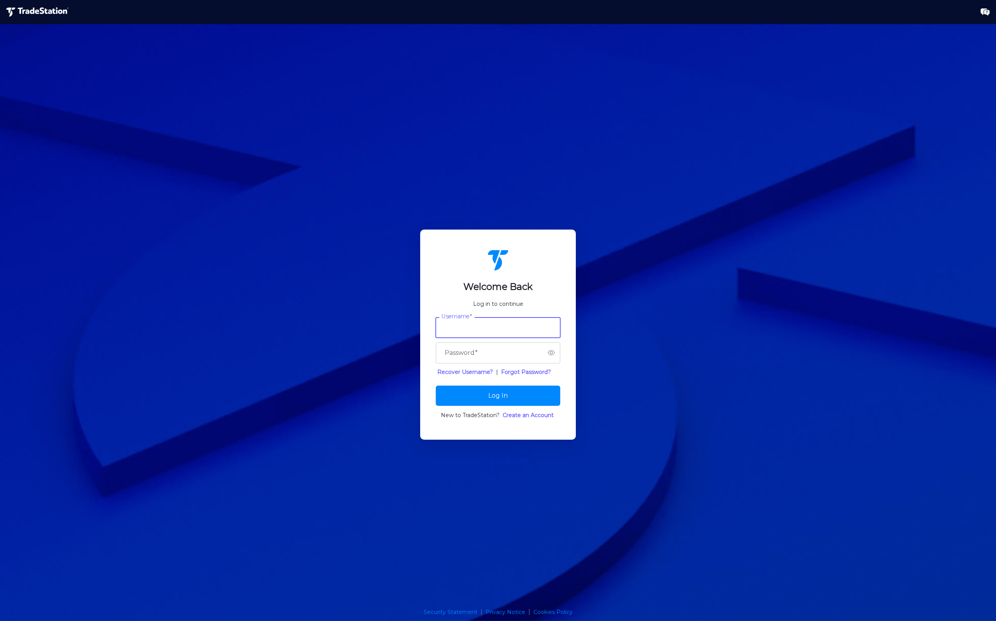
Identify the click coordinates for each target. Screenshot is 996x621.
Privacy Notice (505, 612)
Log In (498, 395)
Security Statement (450, 612)
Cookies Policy (553, 612)
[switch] (551, 353)
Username (456, 316)
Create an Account (528, 415)
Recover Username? (465, 371)
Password (461, 352)
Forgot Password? (526, 371)
